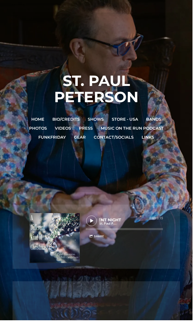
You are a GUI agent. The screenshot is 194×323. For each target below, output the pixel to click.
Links (148, 137)
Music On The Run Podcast (132, 128)
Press (86, 128)
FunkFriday (52, 137)
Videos (63, 128)
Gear (80, 137)
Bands (153, 119)
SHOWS (96, 119)
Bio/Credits (66, 119)
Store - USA (125, 119)
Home (37, 119)
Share (99, 236)
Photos (38, 128)
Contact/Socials (114, 137)
